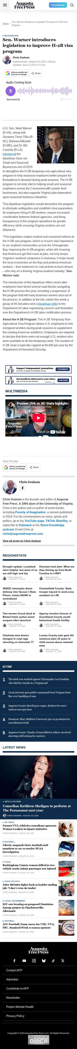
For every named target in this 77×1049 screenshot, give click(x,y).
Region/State (11, 36)
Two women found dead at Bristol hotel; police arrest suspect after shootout (19, 617)
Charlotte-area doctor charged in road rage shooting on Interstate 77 (18, 639)
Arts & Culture (13, 802)
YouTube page (34, 520)
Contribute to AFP (17, 988)
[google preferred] (17, 73)
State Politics (12, 881)
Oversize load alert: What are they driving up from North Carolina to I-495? (56, 570)
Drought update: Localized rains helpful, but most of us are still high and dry (20, 570)
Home (6, 23)
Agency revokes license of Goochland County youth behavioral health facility (55, 617)
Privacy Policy (15, 1015)
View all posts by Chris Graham (22, 540)
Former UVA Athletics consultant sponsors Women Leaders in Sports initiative (29, 827)
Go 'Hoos (9, 822)
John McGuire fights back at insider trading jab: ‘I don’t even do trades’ (30, 886)
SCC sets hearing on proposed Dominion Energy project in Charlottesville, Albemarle (28, 908)
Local (7, 862)
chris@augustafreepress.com (23, 533)
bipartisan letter (48, 303)
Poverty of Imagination (30, 512)
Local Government (14, 901)
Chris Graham (15, 577)
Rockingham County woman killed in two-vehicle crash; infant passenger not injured (29, 867)
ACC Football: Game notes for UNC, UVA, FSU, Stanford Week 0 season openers (29, 926)
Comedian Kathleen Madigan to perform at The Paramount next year (37, 808)
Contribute (57, 5)
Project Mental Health (20, 1006)
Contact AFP (14, 970)
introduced (9, 154)
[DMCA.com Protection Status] (38, 1039)
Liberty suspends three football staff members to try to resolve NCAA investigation (25, 848)
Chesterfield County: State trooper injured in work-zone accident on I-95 (56, 592)
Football (9, 842)
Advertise (12, 979)
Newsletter (13, 997)
